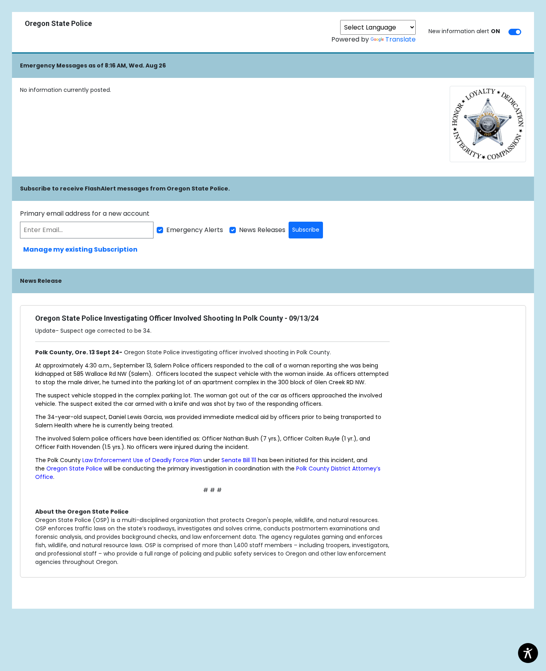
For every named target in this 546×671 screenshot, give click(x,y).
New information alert (464, 31)
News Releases (262, 229)
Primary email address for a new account (84, 213)
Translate (400, 39)
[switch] (514, 32)
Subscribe (305, 230)
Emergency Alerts (194, 229)
